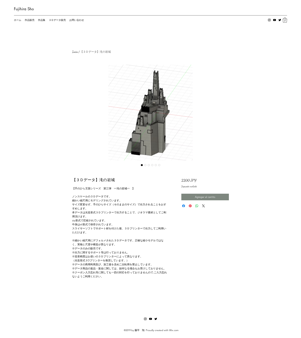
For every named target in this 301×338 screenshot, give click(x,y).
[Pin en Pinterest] (190, 206)
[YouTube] (274, 20)
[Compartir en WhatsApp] (197, 206)
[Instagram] (269, 20)
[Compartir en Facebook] (184, 206)
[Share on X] (203, 206)
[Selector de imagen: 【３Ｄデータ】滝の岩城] (142, 165)
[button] (285, 20)
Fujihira (20, 8)
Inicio (75, 51)
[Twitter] (279, 20)
